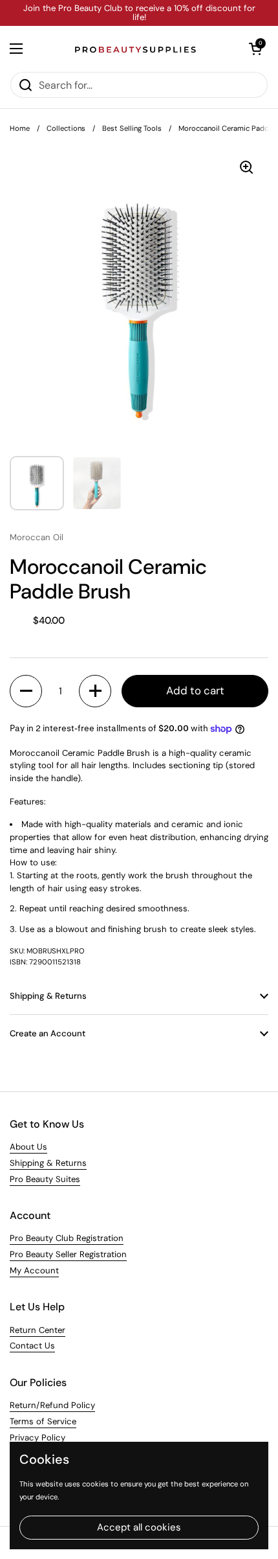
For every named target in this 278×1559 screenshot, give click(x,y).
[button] (255, 49)
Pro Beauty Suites (45, 1179)
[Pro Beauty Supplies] (136, 49)
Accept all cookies (139, 1527)
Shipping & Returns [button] (48, 995)
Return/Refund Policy (52, 1405)
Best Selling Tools (132, 128)
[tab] (139, 902)
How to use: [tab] (33, 862)
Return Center (37, 1330)
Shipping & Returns (48, 1162)
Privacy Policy (37, 1437)
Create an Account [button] (47, 1033)
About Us (28, 1146)
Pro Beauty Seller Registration (68, 1254)
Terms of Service (43, 1421)
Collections (66, 128)
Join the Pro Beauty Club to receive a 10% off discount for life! (139, 13)
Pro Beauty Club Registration (66, 1238)
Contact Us (32, 1345)
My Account (34, 1270)
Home (20, 128)
